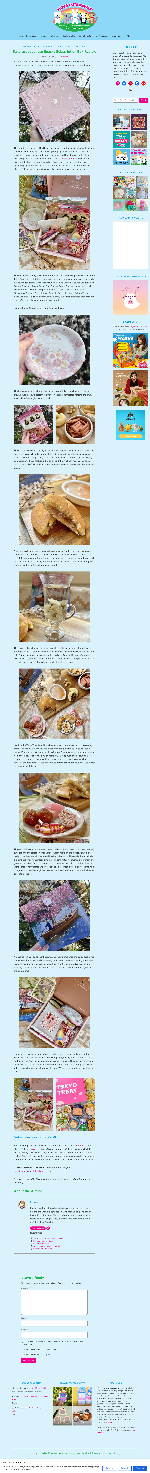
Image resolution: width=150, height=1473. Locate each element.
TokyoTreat (35, 1149)
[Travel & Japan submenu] (108, 36)
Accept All (140, 1468)
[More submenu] (132, 36)
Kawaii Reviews (30, 46)
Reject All (124, 1468)
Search (143, 100)
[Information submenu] (37, 36)
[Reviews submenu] (48, 36)
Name (24, 1318)
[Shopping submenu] (60, 36)
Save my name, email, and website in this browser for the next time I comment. (54, 1343)
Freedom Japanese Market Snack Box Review (49, 1246)
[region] (75, 1466)
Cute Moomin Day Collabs (42, 1249)
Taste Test (62, 46)
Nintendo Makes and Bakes (43, 1241)
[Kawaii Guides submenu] (124, 36)
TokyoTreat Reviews (76, 46)
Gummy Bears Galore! (41, 1243)
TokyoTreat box (66, 158)
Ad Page (109, 1422)
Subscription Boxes (47, 46)
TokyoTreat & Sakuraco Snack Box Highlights (49, 1238)
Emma (65, 57)
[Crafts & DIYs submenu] (76, 36)
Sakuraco (80, 1145)
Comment (26, 1288)
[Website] (48, 1228)
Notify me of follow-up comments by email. (43, 1349)
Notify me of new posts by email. (38, 1354)
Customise (109, 1468)
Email (24, 1329)
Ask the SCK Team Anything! (37, 1388)
